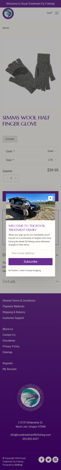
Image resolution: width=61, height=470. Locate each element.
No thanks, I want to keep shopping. (24, 270)
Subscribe (30, 261)
